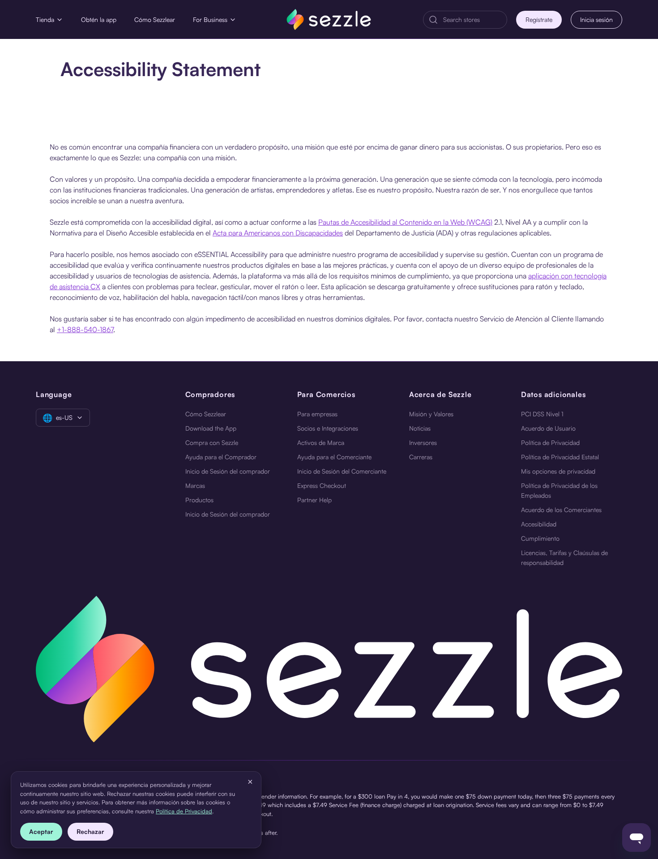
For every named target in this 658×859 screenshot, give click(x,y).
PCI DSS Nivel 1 (542, 414)
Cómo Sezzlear (154, 19)
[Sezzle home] (328, 19)
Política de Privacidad (550, 442)
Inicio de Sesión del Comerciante (341, 471)
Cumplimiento (540, 538)
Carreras (420, 457)
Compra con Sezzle (211, 442)
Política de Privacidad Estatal (560, 457)
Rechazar (90, 831)
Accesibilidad (538, 524)
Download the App (210, 428)
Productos (199, 500)
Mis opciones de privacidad (558, 471)
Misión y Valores (431, 414)
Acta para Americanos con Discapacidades (278, 232)
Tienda (45, 19)
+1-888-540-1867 (85, 329)
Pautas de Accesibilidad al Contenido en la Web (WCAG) (405, 222)
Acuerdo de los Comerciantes (561, 509)
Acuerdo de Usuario (548, 428)
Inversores (423, 442)
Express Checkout (321, 485)
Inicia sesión (596, 19)
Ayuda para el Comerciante (334, 457)
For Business (210, 19)
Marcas (195, 485)
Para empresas (317, 414)
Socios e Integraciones (327, 428)
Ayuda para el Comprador (220, 457)
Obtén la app (98, 19)
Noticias (420, 428)
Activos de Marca (320, 442)
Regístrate (539, 19)
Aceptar (41, 831)
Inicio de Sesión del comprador (227, 471)
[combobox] (472, 20)
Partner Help (314, 500)
